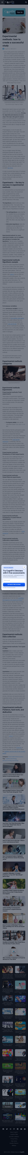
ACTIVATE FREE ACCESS (14, 584)
